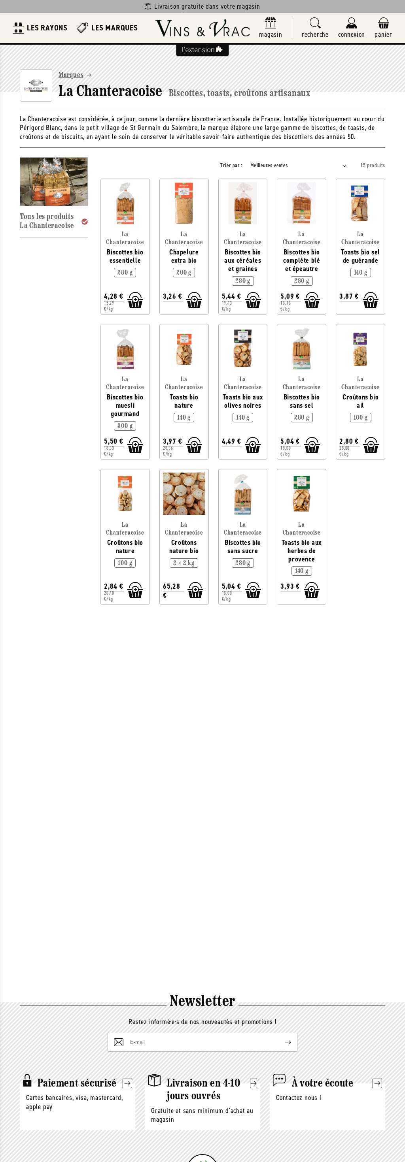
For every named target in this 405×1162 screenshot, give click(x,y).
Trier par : (231, 165)
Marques (71, 75)
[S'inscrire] (281, 1042)
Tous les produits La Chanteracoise (47, 221)
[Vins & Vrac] (202, 28)
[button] (315, 28)
